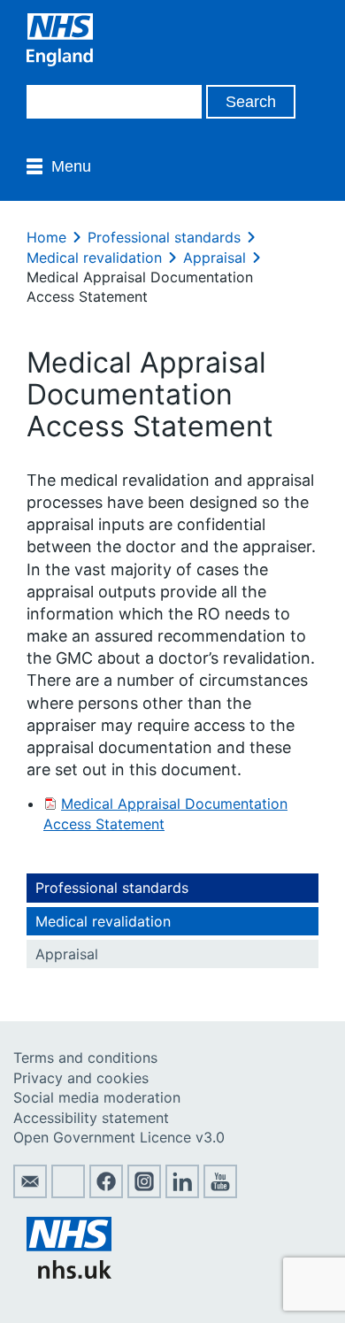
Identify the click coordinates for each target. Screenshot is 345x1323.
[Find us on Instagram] (144, 1193)
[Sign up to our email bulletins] (30, 1193)
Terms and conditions (85, 1057)
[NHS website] (69, 1273)
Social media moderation (96, 1097)
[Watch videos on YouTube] (220, 1193)
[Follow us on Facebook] (106, 1193)
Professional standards (164, 237)
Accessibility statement (91, 1118)
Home (46, 237)
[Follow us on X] (68, 1193)
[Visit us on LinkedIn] (182, 1193)
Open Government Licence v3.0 (119, 1137)
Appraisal (214, 257)
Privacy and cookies (81, 1078)
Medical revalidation (94, 257)
